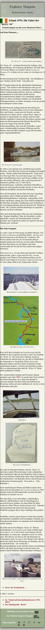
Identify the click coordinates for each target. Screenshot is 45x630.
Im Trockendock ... (18, 587)
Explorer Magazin (22, 6)
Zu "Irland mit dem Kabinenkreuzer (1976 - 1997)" (23, 600)
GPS (18, 377)
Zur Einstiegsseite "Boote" (16, 604)
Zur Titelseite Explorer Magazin (19, 615)
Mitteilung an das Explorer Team (20, 611)
